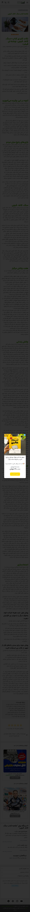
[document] (15, 456)
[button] (25, 435)
